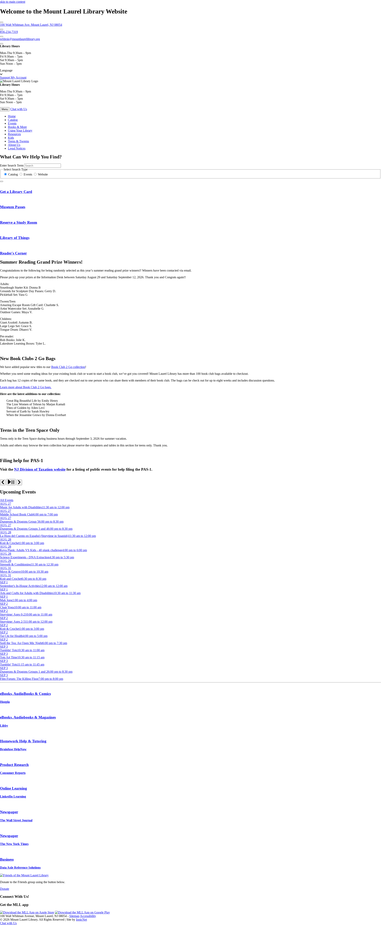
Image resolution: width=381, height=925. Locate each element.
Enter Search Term (11, 165)
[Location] (1, 22)
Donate (4, 888)
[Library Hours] (1, 43)
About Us (14, 144)
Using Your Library (20, 130)
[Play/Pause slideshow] (11, 482)
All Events (6, 500)
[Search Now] (1, 181)
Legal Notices (16, 148)
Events (12, 123)
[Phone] (1, 29)
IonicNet (81, 919)
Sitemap (74, 916)
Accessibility (88, 916)
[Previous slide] (3, 482)
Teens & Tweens (18, 141)
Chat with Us (18, 109)
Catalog (13, 119)
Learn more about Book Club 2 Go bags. (25, 387)
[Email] (1, 36)
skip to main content (12, 1)
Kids (11, 137)
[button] (190, 72)
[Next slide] (19, 482)
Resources (14, 134)
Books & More (17, 127)
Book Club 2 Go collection (68, 367)
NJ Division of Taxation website (39, 469)
